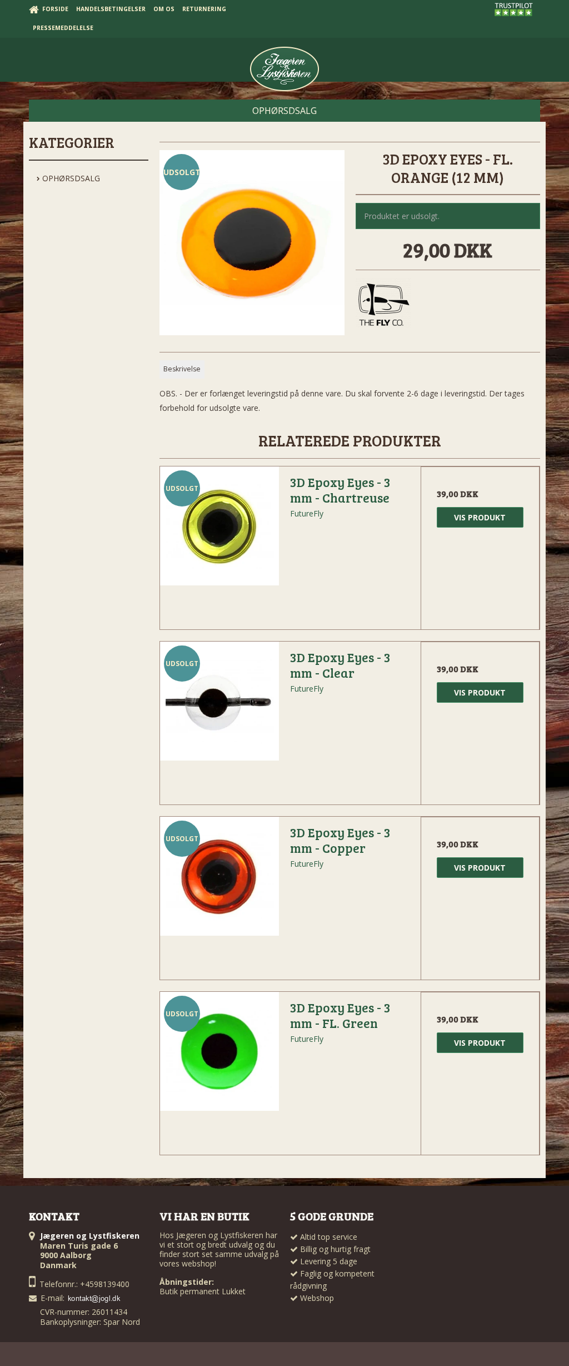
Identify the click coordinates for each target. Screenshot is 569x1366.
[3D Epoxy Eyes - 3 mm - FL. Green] (219, 1051)
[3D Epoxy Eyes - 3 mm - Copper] (219, 876)
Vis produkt (480, 517)
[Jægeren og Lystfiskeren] (284, 69)
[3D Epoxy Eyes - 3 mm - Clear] (219, 701)
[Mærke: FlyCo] (383, 306)
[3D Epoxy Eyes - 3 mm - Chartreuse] (219, 525)
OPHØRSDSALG (70, 178)
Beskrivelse (182, 369)
